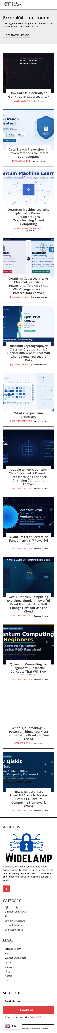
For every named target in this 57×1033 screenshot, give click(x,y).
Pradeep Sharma (38, 101)
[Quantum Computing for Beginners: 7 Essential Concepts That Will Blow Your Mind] (28, 644)
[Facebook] (6, 888)
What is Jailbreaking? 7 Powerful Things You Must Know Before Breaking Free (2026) (29, 733)
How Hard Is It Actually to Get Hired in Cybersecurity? (28, 95)
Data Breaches (21, 161)
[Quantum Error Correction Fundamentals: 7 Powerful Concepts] (28, 517)
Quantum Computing (21, 421)
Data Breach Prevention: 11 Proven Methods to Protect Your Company (28, 153)
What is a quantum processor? (28, 415)
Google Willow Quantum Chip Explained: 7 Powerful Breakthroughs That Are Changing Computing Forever (28, 477)
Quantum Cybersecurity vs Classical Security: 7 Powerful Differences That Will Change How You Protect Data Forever (28, 285)
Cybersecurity (21, 101)
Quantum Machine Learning (28, 228)
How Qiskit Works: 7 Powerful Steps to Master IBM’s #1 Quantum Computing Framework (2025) (28, 799)
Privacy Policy (37, 1017)
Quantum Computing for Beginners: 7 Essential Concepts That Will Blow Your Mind (28, 669)
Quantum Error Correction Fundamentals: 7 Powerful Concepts (28, 540)
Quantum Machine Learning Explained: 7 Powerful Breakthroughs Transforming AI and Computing (29, 216)
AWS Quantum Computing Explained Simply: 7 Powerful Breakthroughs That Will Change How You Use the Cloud (28, 604)
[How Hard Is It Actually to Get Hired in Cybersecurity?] (28, 73)
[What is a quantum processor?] (28, 393)
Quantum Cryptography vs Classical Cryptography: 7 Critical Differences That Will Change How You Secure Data (28, 353)
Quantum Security (21, 297)
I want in (26, 1010)
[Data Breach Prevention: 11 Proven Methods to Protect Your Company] (28, 129)
